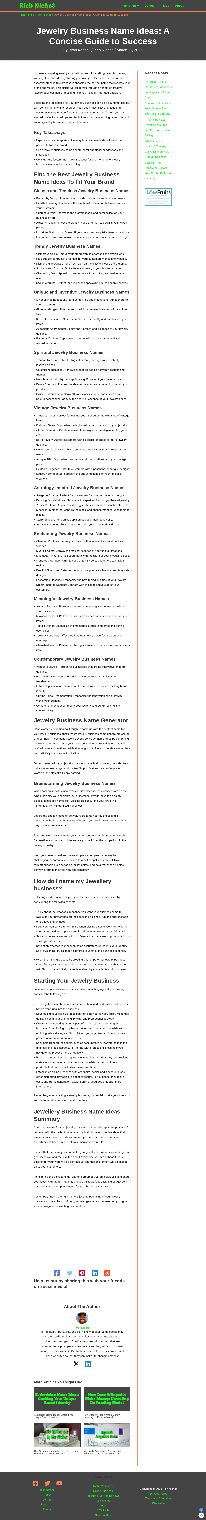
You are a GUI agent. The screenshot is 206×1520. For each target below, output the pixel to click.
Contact (47, 1499)
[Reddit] (107, 1273)
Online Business (103, 1490)
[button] (137, 6)
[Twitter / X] (76, 1364)
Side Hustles (103, 1515)
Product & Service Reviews (103, 1495)
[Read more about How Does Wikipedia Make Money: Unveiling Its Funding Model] (107, 1398)
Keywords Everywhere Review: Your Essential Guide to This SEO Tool (103, 1452)
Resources (47, 1504)
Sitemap (47, 1509)
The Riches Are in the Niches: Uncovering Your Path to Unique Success (56, 1452)
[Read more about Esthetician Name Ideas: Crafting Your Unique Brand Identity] (57, 1398)
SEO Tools (103, 1510)
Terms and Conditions (158, 1498)
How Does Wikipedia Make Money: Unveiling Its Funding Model (102, 1416)
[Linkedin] (95, 1273)
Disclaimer (158, 1503)
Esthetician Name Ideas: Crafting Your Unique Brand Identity (54, 1416)
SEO (103, 1505)
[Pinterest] (82, 1273)
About (47, 1494)
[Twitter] (69, 1273)
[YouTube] (59, 1483)
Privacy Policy (158, 1493)
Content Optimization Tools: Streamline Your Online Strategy (158, 108)
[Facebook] (57, 1273)
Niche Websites (103, 1486)
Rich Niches (27, 14)
